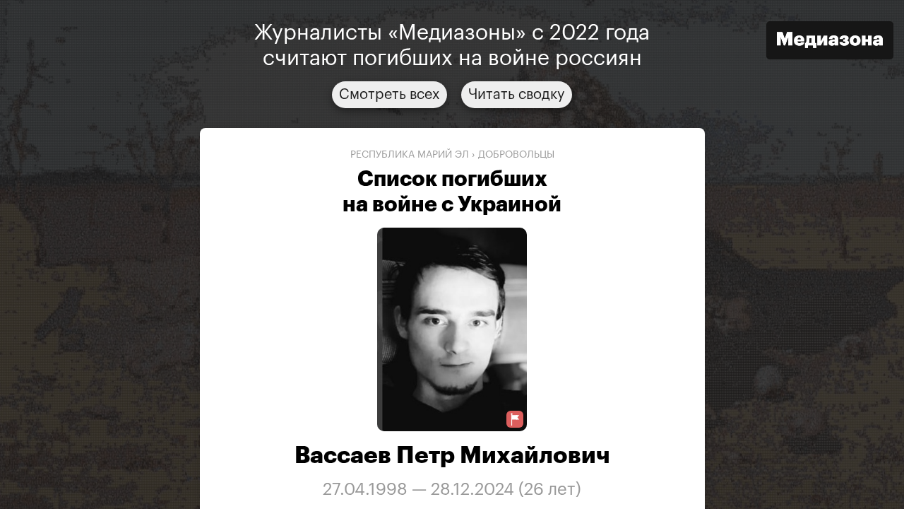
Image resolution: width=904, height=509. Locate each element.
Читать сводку (516, 95)
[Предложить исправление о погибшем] (515, 419)
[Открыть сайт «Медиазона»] (830, 42)
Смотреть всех (389, 95)
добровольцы (516, 155)
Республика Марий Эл (409, 155)
